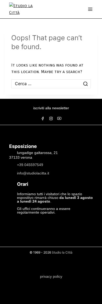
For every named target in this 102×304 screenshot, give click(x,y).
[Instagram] (51, 118)
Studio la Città (62, 252)
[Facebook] (42, 118)
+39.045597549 (30, 164)
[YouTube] (59, 118)
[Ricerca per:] (51, 83)
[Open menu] (90, 9)
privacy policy (51, 276)
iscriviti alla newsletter (51, 108)
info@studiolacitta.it (33, 173)
